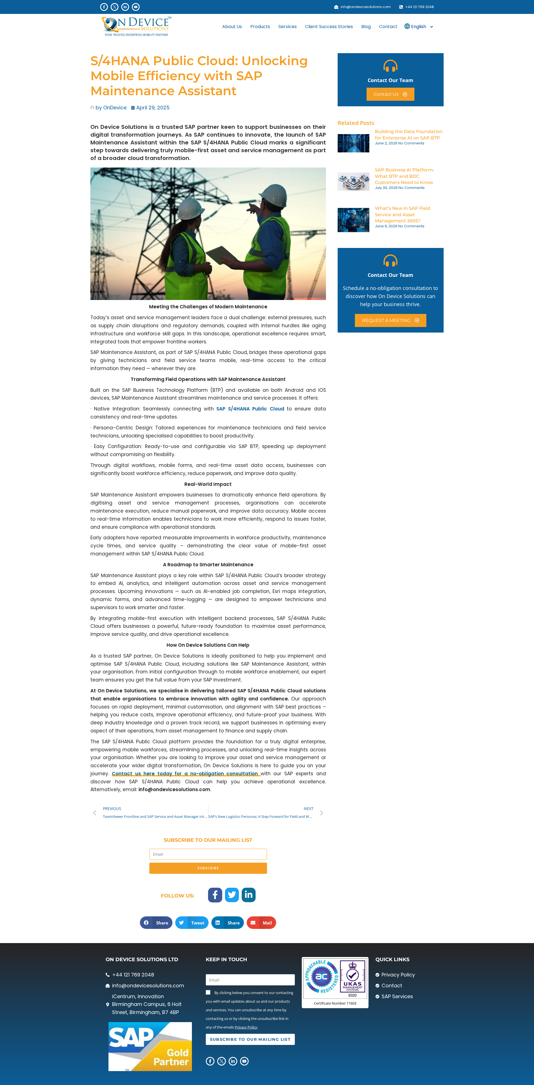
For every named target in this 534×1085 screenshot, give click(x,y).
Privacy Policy (246, 1027)
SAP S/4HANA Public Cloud (250, 408)
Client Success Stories (329, 26)
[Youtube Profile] (136, 7)
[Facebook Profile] (104, 7)
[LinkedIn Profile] (248, 894)
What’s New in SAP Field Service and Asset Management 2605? (402, 214)
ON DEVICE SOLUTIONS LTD (142, 959)
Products (260, 26)
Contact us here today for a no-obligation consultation (186, 773)
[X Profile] (114, 7)
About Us (232, 26)
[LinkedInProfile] (125, 7)
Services (287, 26)
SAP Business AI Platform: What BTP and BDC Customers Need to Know (404, 176)
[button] (156, 922)
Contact (388, 26)
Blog (366, 26)
